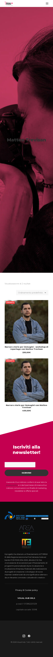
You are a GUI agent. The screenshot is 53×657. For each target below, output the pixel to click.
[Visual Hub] (9, 3)
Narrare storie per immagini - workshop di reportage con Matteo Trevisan (26, 348)
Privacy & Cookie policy (26, 590)
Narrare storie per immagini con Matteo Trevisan (26, 406)
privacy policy (12, 485)
